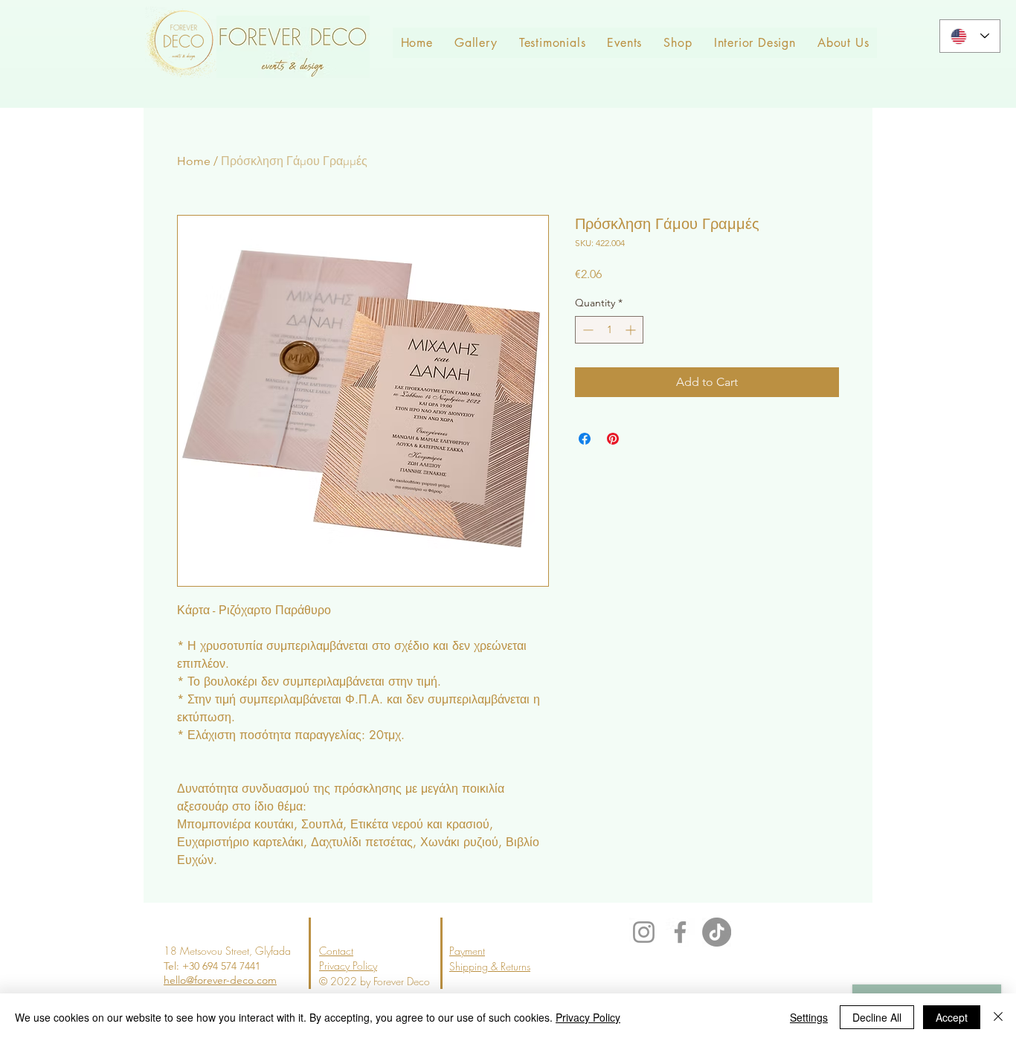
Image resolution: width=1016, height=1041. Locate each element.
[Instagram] (643, 932)
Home (193, 161)
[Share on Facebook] (585, 439)
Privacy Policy (588, 1017)
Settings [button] (809, 1017)
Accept (952, 1017)
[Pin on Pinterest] (613, 439)
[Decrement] (586, 330)
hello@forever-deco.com (220, 980)
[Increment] (632, 330)
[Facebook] (680, 932)
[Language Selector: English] (969, 36)
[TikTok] (716, 932)
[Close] (998, 1017)
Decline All (876, 1017)
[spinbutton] (609, 330)
